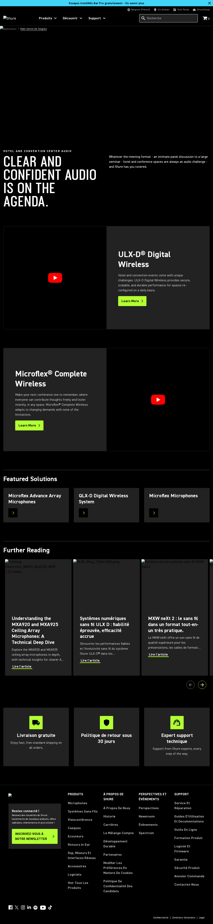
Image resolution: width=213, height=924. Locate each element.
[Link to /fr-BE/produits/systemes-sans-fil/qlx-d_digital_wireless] (106, 505)
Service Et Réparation (182, 805)
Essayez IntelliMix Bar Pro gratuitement (106, 3)
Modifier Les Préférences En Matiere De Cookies (118, 868)
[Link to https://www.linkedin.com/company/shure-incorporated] (29, 907)
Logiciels (74, 875)
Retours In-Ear (79, 845)
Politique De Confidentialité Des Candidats (118, 886)
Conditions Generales (183, 918)
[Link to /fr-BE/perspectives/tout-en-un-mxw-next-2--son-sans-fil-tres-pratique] (174, 617)
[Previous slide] (190, 685)
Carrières (110, 825)
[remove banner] (209, 3)
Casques (74, 828)
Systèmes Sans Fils (83, 811)
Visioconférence (80, 820)
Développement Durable (115, 843)
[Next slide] (202, 685)
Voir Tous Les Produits (78, 885)
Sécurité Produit (187, 868)
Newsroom (147, 816)
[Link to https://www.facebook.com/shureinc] (10, 907)
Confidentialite (160, 918)
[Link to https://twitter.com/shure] (17, 907)
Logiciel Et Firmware (182, 848)
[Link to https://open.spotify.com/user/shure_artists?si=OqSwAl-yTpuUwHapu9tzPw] (35, 907)
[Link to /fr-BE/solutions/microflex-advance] (36, 505)
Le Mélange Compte (118, 833)
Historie (109, 816)
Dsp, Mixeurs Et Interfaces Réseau (82, 855)
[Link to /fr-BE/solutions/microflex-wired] (177, 505)
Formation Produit (188, 838)
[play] (55, 278)
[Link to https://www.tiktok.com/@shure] (50, 907)
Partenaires (112, 855)
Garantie (181, 860)
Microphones (77, 803)
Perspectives (149, 808)
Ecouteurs (75, 836)
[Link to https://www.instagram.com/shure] (23, 907)
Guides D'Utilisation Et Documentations (189, 819)
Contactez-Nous (186, 884)
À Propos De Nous (116, 808)
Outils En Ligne (185, 830)
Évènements (148, 825)
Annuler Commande (189, 876)
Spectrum (146, 833)
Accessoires (77, 866)
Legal (202, 918)
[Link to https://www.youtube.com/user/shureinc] (43, 908)
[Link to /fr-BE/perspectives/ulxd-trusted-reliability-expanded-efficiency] (106, 617)
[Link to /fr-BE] (17, 18)
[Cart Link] (205, 19)
